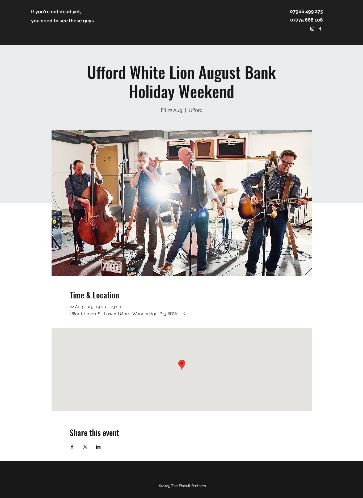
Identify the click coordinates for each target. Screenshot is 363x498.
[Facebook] (320, 28)
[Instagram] (312, 28)
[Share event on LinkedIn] (98, 447)
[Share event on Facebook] (72, 447)
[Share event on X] (85, 447)
